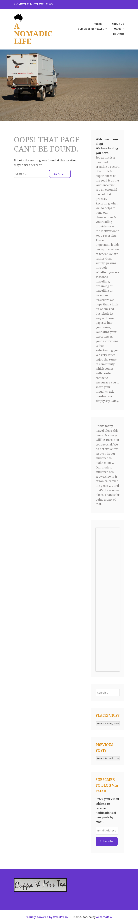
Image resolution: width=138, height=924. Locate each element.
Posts (98, 23)
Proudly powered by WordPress (47, 917)
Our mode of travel (91, 28)
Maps (117, 28)
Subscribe (107, 841)
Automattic (104, 917)
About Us (118, 23)
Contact (118, 34)
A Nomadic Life (33, 33)
